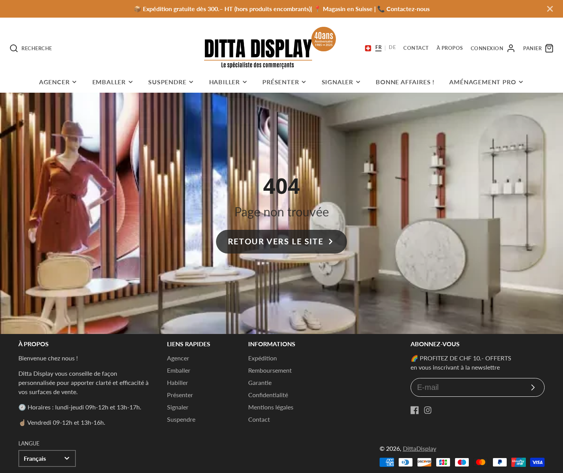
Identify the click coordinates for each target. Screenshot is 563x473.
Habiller (224, 81)
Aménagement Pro (482, 81)
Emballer (109, 81)
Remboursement (270, 370)
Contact (259, 419)
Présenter (280, 81)
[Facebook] (415, 410)
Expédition (262, 358)
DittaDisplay (419, 448)
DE (392, 47)
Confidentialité (268, 394)
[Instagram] (428, 410)
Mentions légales (270, 407)
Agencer (54, 81)
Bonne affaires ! (405, 81)
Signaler (337, 81)
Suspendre (167, 81)
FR (378, 47)
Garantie (260, 382)
